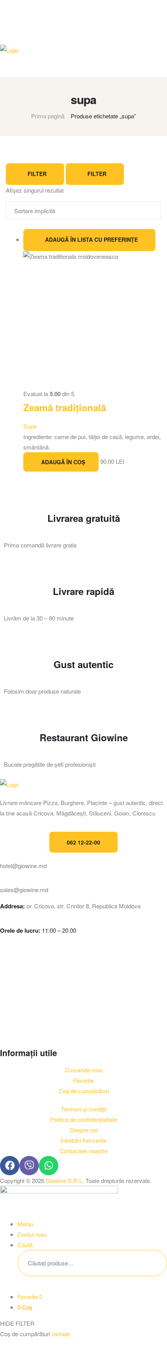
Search (149, 1263)
